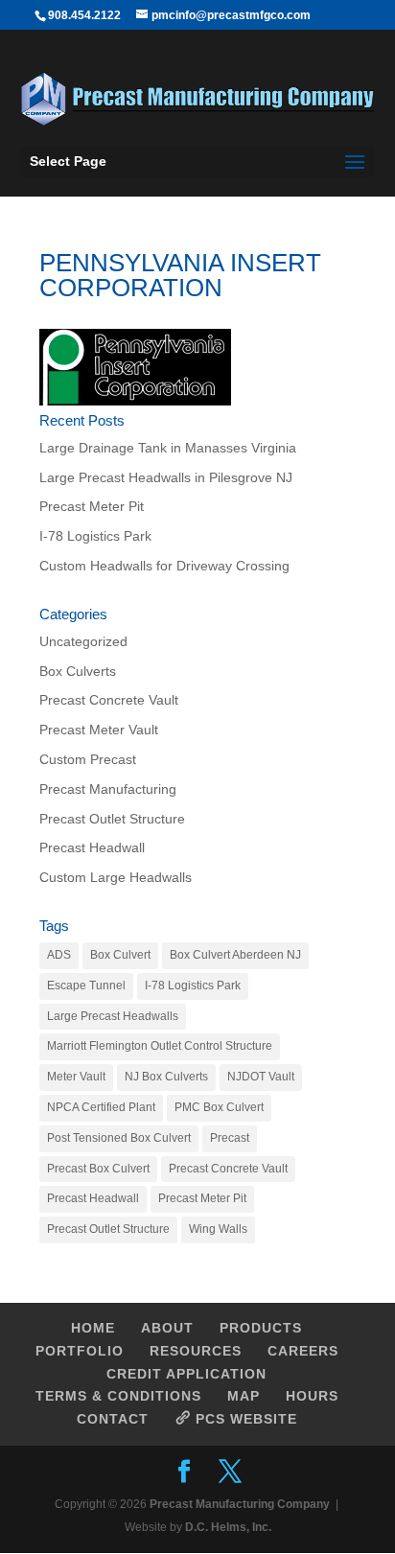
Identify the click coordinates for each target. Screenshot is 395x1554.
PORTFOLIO (79, 1350)
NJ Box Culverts (166, 1076)
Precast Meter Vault (98, 729)
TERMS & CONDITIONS (118, 1395)
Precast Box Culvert (98, 1168)
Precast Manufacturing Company (240, 1504)
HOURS (312, 1395)
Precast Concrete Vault (108, 699)
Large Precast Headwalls (112, 1016)
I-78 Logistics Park (95, 536)
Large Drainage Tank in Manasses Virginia (167, 447)
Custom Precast (87, 759)
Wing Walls (218, 1229)
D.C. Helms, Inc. (228, 1527)
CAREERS (302, 1350)
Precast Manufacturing (107, 789)
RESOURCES (196, 1350)
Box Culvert (120, 955)
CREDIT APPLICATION (186, 1373)
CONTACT (113, 1418)
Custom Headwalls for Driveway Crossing (164, 565)
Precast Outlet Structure (112, 818)
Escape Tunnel (86, 985)
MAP (243, 1395)
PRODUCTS (261, 1327)
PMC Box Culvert (219, 1107)
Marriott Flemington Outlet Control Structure (159, 1046)
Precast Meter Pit (91, 506)
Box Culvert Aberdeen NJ (235, 955)
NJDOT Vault (260, 1076)
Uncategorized (83, 641)
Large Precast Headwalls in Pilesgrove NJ (165, 477)
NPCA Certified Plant (101, 1107)
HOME (93, 1327)
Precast (229, 1138)
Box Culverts (77, 671)
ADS (59, 955)
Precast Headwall (92, 847)
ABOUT (167, 1327)
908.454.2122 (84, 15)
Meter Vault (76, 1076)
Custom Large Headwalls (115, 877)
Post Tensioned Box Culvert (119, 1138)
